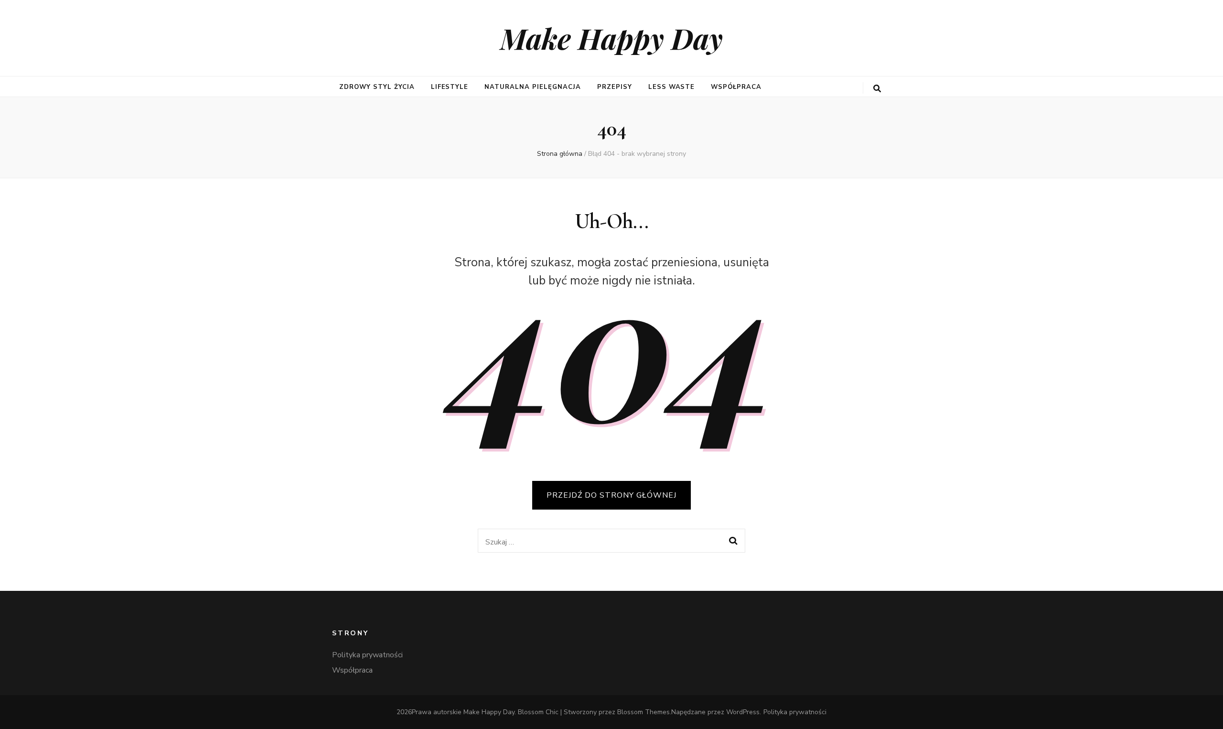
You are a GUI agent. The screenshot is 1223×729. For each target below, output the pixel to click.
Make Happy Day (611, 38)
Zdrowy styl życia (377, 87)
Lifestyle (450, 87)
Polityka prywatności (367, 655)
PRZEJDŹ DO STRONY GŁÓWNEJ (611, 495)
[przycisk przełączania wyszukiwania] (877, 89)
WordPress (743, 712)
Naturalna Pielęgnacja (532, 87)
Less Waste (671, 87)
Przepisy (614, 87)
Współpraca (736, 87)
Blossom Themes (643, 712)
